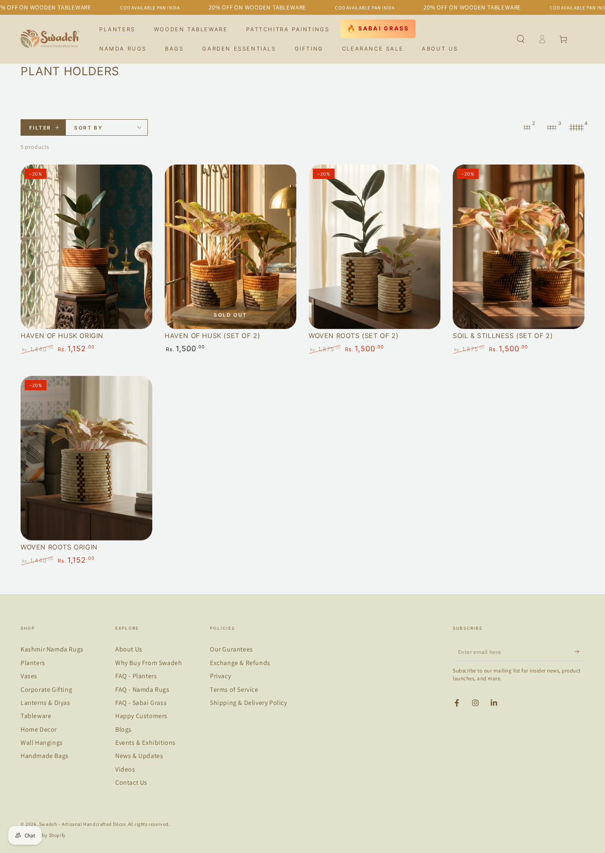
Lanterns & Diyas (45, 702)
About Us (128, 649)
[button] (520, 39)
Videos (125, 769)
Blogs (123, 729)
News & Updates (139, 755)
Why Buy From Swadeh (148, 662)
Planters (33, 662)
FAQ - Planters (136, 676)
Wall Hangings (42, 742)
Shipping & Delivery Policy (248, 702)
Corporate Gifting (46, 689)
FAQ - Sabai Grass (141, 702)
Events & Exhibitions (145, 742)
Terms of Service (234, 689)
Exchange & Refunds (240, 662)
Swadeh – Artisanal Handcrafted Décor (82, 824)
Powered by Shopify (43, 835)
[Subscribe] (579, 651)
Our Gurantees (231, 649)
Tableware (36, 716)
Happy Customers (141, 716)
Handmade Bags (45, 755)
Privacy (220, 676)
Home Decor (39, 729)
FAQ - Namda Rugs (142, 689)
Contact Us (131, 782)
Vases (29, 676)
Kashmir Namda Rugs (52, 649)
